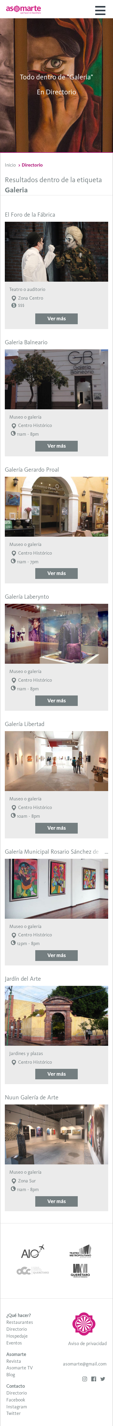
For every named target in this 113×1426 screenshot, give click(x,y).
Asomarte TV (19, 1368)
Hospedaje (17, 1336)
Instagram (16, 1407)
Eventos (14, 1343)
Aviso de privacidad (87, 1343)
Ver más (56, 318)
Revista (13, 1361)
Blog (10, 1374)
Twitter (13, 1413)
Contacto (15, 1386)
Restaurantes (19, 1322)
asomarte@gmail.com (85, 1364)
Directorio (16, 1329)
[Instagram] (85, 1380)
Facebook (15, 1400)
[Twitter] (103, 1380)
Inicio (10, 165)
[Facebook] (94, 1380)
